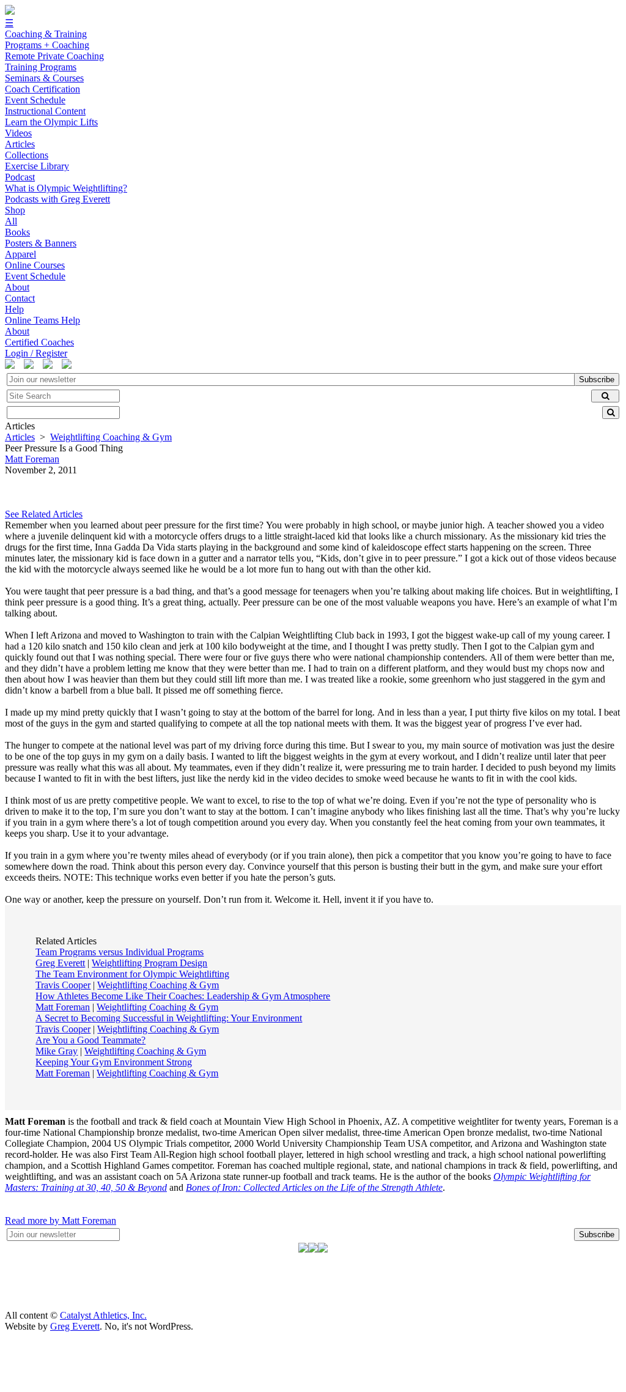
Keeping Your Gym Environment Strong (113, 1062)
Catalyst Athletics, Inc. (103, 1315)
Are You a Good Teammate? (90, 1040)
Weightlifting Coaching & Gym (111, 437)
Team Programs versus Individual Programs (119, 952)
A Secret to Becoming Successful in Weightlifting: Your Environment (168, 1018)
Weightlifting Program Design (149, 963)
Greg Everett (60, 963)
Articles (20, 437)
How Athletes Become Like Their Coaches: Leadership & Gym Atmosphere (182, 996)
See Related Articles (44, 514)
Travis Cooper (62, 985)
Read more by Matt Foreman (60, 1220)
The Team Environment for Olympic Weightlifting (132, 974)
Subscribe (596, 379)
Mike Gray (56, 1051)
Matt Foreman (62, 1007)
